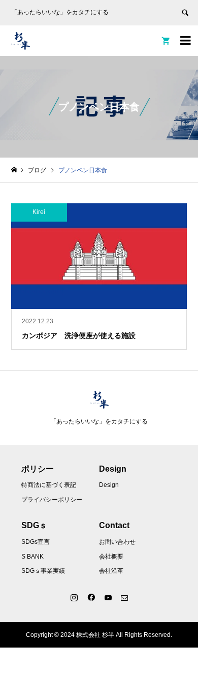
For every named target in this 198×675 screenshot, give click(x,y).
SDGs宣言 (35, 541)
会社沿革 (111, 570)
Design (109, 484)
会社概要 (111, 556)
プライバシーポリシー (51, 499)
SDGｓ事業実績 (43, 570)
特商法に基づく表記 (48, 484)
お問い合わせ (117, 541)
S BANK (32, 556)
